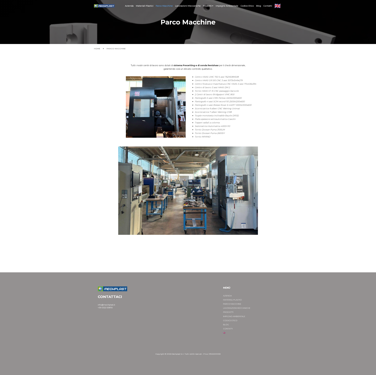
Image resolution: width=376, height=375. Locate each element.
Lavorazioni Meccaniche (188, 6)
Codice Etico (247, 6)
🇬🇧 (277, 6)
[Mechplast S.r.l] (104, 6)
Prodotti (207, 6)
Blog (258, 6)
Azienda (129, 6)
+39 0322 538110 (105, 307)
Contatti (267, 6)
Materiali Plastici (144, 6)
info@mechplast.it (106, 305)
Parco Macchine (164, 6)
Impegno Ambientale (227, 6)
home (97, 49)
